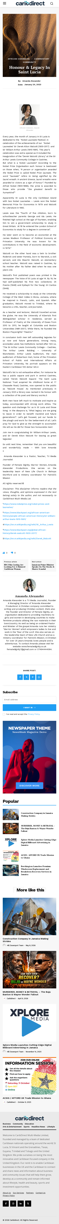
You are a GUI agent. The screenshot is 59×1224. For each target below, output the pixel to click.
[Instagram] (13, 1204)
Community (29, 62)
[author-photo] (4, 945)
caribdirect (11, 998)
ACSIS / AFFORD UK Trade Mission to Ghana (27, 1098)
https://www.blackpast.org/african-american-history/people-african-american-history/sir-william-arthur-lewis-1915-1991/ (29, 515)
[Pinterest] (32, 677)
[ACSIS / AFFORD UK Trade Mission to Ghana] (11, 856)
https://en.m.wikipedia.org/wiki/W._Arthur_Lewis (28, 524)
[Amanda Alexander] (29, 585)
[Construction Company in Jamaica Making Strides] (11, 814)
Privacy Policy (34, 714)
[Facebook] (20, 677)
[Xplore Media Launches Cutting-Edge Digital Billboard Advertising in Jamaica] (11, 842)
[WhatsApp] (39, 677)
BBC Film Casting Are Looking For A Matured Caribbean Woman (14, 567)
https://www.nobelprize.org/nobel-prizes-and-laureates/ (26, 506)
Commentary (41, 59)
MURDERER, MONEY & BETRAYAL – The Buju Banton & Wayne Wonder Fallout (38, 828)
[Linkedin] (21, 1204)
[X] (26, 677)
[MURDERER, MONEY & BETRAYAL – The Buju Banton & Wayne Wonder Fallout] (11, 828)
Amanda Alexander (31, 81)
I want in (28, 708)
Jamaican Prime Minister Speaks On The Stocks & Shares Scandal (43, 567)
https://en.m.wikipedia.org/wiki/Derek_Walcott (27, 538)
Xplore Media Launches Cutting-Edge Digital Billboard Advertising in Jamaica (38, 842)
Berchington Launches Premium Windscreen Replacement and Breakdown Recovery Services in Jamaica (36, 870)
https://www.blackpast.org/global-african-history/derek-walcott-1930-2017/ (24, 531)
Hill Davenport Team (15, 945)
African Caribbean (19, 59)
